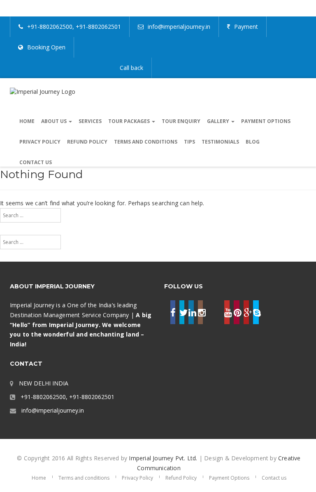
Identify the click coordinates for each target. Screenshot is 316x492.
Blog (253, 141)
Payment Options (265, 121)
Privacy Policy (39, 141)
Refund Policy (87, 141)
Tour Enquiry (181, 121)
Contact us (35, 162)
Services (90, 121)
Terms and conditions (145, 141)
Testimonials (220, 141)
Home (27, 121)
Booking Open (46, 47)
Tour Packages (129, 121)
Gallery (218, 121)
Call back (131, 68)
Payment (246, 26)
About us (54, 121)
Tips (189, 141)
